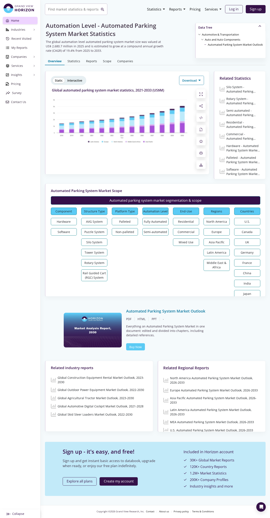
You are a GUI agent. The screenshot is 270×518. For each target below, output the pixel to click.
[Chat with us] (261, 507)
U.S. (247, 222)
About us (164, 511)
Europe (217, 232)
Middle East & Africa (216, 265)
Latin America (216, 252)
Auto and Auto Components (222, 39)
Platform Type (125, 211)
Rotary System (94, 263)
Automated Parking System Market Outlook (235, 44)
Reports (175, 9)
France (247, 263)
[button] (220, 34)
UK (247, 242)
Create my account (119, 481)
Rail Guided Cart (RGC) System (94, 275)
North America (216, 222)
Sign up (256, 9)
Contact (150, 511)
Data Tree (205, 27)
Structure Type (94, 211)
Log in (234, 9)
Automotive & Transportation (220, 34)
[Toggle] (199, 34)
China (247, 273)
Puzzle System (94, 232)
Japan (247, 294)
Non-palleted (125, 232)
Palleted (125, 222)
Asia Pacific (216, 242)
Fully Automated (155, 222)
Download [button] (190, 80)
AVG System (94, 222)
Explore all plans (80, 481)
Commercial (186, 232)
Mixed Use (186, 242)
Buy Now (135, 347)
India (247, 283)
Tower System (94, 252)
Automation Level (155, 211)
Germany (247, 252)
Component (63, 211)
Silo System (94, 242)
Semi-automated (155, 232)
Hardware (64, 222)
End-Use (186, 211)
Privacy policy (181, 511)
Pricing (195, 9)
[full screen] (201, 93)
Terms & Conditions (203, 511)
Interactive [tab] (74, 80)
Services (211, 9)
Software (64, 232)
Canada (247, 232)
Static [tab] (59, 80)
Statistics (154, 9)
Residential (186, 222)
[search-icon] (102, 9)
